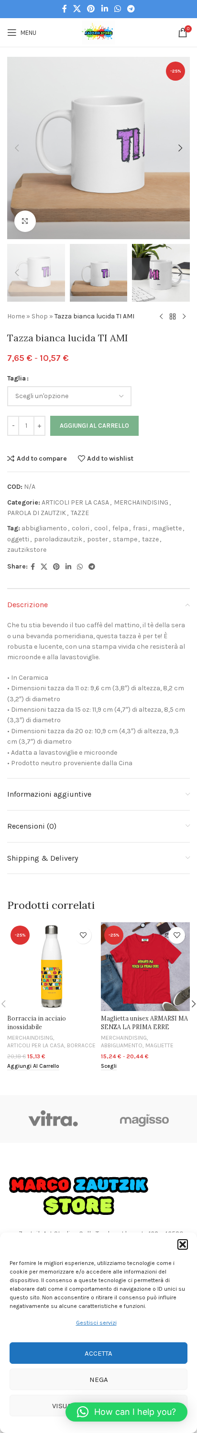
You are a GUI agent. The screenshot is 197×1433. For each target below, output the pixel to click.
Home (16, 316)
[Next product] (184, 317)
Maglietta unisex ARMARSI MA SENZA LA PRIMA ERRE (144, 1022)
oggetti (18, 539)
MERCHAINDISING (141, 502)
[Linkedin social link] (104, 8)
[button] (182, 1244)
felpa (120, 528)
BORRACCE (81, 1045)
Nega (98, 1379)
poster (97, 539)
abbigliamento (44, 528)
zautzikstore (26, 550)
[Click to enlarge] (25, 221)
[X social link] (77, 8)
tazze (150, 539)
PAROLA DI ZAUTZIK (36, 513)
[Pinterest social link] (91, 8)
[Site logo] (98, 32)
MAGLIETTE (159, 1045)
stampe (125, 539)
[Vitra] (52, 1119)
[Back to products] (172, 317)
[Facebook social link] (64, 8)
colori (80, 528)
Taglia (16, 378)
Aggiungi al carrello (94, 425)
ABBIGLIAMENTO (121, 1045)
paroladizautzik (58, 539)
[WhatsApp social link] (117, 8)
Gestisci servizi (96, 1322)
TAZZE (80, 513)
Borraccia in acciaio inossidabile (36, 1022)
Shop (40, 316)
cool (101, 528)
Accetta (98, 1353)
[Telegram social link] (131, 8)
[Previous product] (161, 317)
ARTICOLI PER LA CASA (75, 502)
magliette (167, 528)
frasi (140, 528)
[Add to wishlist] (83, 935)
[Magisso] (144, 1119)
